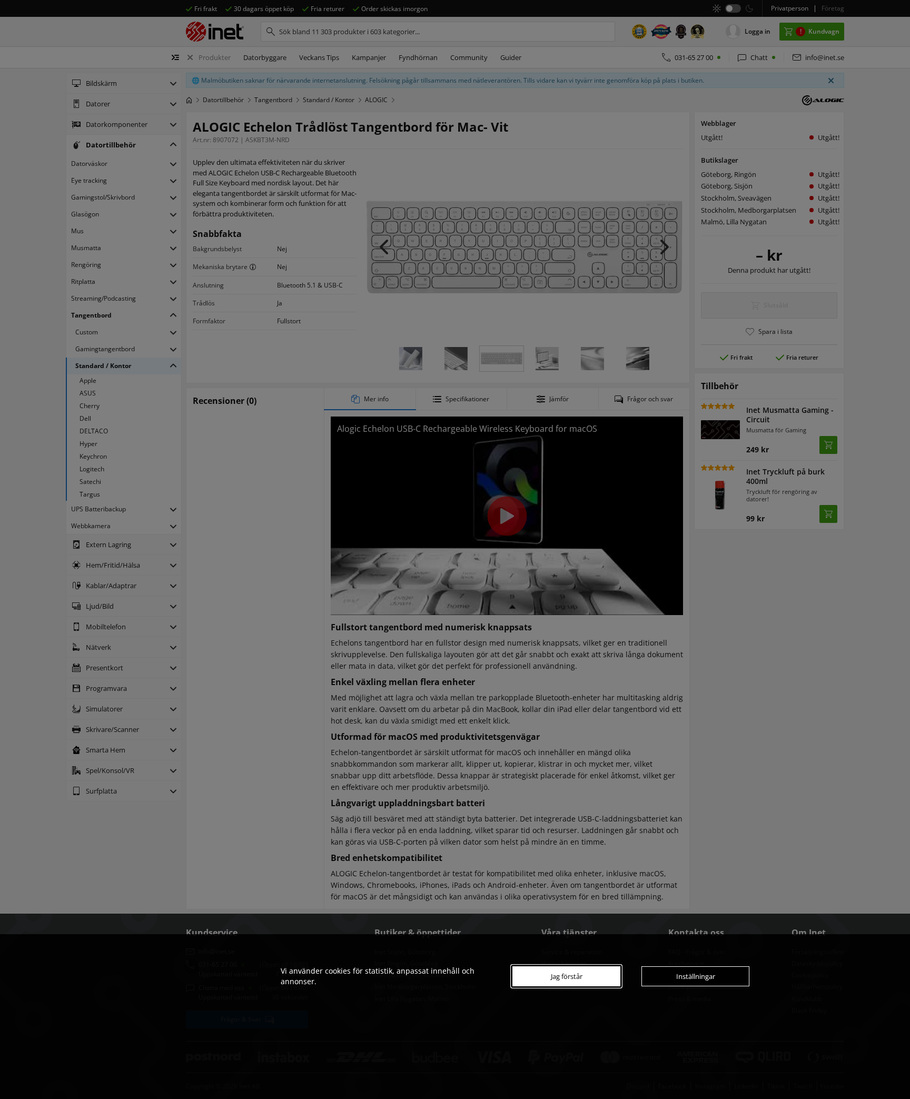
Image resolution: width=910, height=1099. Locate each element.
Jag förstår (566, 976)
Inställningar (695, 976)
